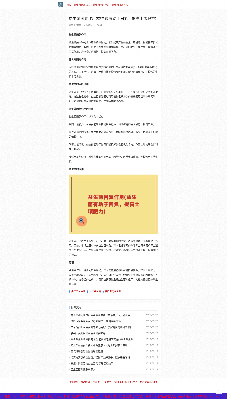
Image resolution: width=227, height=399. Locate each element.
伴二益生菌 (95, 291)
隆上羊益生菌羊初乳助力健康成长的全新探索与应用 (99, 345)
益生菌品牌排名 (101, 4)
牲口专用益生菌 (113, 291)
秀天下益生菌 (78, 291)
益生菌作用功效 (82, 4)
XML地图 (73, 381)
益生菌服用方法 (120, 4)
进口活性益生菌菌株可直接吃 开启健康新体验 (96, 321)
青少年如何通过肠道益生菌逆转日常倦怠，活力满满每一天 (102, 315)
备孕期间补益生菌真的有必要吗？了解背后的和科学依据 (101, 327)
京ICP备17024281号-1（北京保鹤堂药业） (136, 381)
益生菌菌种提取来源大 (83, 369)
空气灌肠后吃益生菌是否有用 (87, 351)
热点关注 (97, 381)
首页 (69, 4)
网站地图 (85, 381)
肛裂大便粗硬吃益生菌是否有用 (88, 333)
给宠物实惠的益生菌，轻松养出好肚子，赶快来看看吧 (100, 357)
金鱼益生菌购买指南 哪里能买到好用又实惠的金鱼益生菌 (102, 339)
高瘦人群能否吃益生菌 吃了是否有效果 (92, 363)
